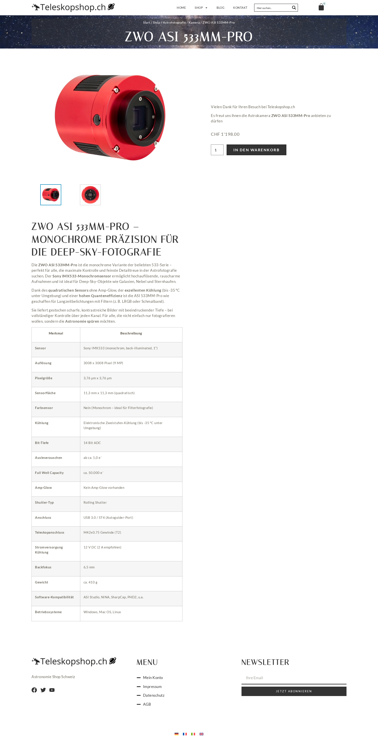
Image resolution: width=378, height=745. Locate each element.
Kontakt (240, 7)
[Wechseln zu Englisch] (201, 734)
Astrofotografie (174, 22)
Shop (199, 7)
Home (181, 7)
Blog (220, 7)
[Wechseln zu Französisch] (185, 734)
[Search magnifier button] (294, 7)
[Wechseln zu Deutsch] (176, 734)
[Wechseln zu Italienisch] (193, 734)
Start (146, 22)
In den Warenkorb (256, 150)
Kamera (194, 22)
